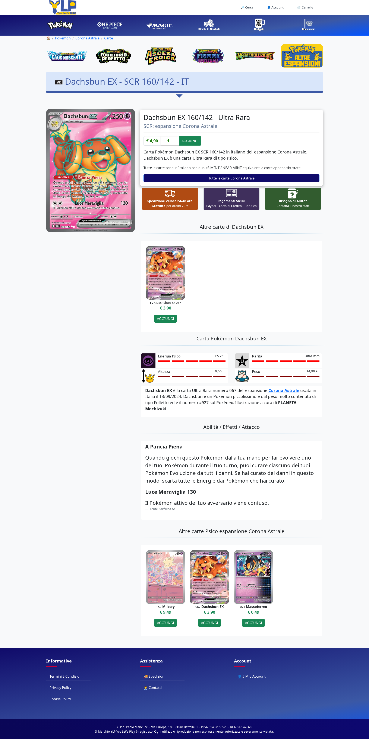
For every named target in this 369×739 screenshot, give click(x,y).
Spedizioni (157, 676)
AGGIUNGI (190, 141)
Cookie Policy (60, 699)
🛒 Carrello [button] (305, 7)
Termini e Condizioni (66, 676)
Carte (108, 38)
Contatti (155, 687)
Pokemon (63, 38)
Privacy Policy (60, 687)
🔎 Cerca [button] (247, 7)
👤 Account (275, 7)
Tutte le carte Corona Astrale (231, 178)
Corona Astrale (87, 38)
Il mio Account (254, 676)
